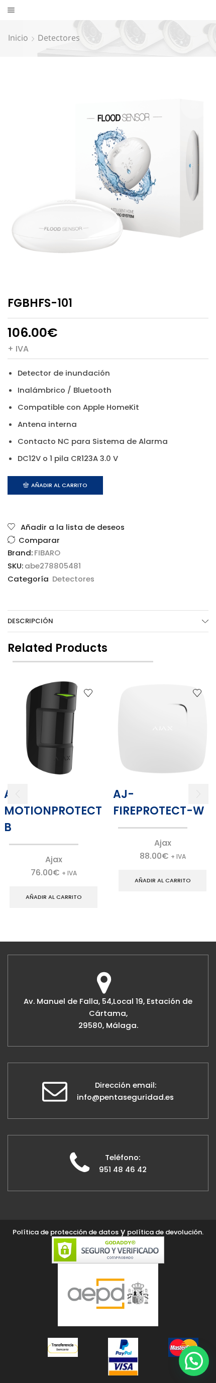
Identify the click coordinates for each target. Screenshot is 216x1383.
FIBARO (47, 553)
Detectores (59, 38)
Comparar (39, 540)
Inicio (18, 38)
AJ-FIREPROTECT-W (158, 802)
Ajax (53, 859)
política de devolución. (165, 1232)
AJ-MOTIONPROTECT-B (53, 810)
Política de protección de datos (66, 1232)
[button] (18, 794)
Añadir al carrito (59, 485)
